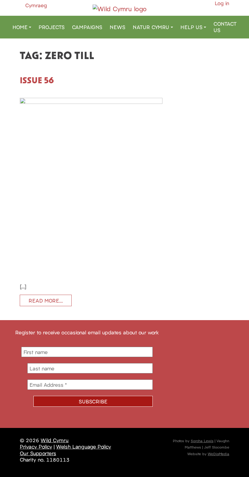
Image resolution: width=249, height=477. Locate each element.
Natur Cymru (151, 27)
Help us (191, 27)
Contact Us (225, 27)
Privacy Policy (36, 446)
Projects (52, 27)
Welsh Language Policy (83, 446)
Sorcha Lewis (202, 440)
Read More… (46, 300)
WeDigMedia (218, 453)
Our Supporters (38, 453)
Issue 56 (37, 80)
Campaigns (87, 27)
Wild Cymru (55, 440)
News (117, 27)
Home (20, 27)
